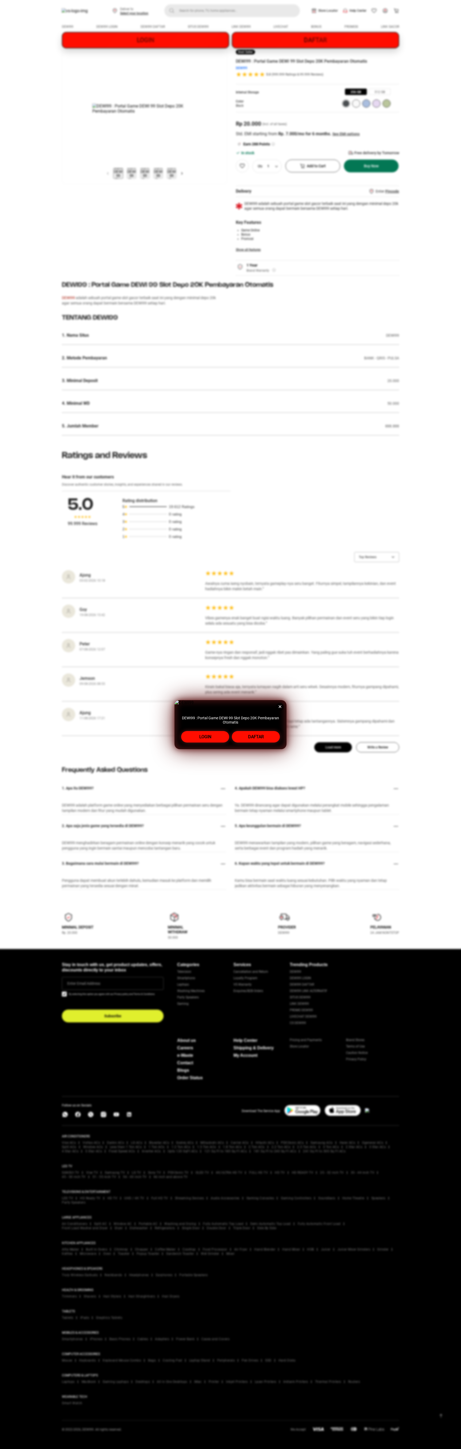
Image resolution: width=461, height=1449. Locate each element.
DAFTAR (256, 736)
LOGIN (205, 736)
